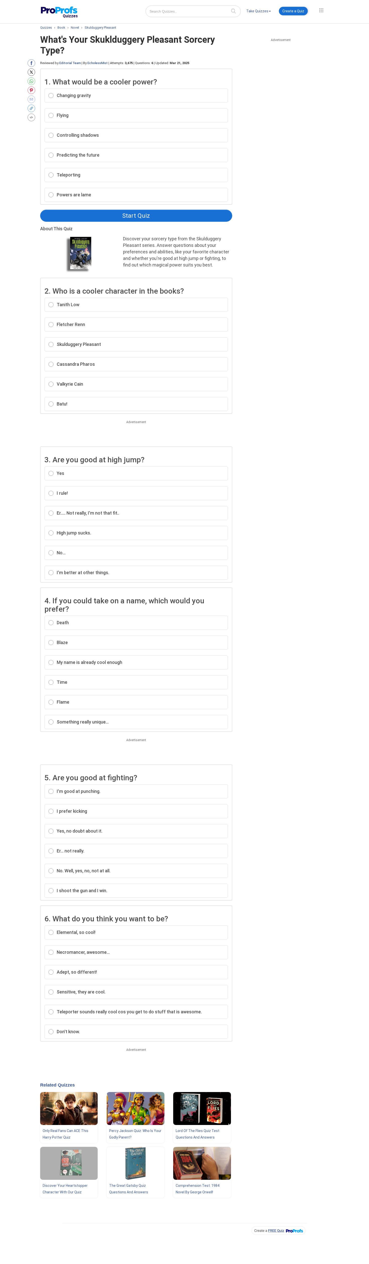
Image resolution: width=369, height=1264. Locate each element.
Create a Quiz (293, 11)
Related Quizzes (57, 1085)
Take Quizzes (257, 11)
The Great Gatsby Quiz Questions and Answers (128, 1189)
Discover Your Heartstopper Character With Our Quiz (65, 1189)
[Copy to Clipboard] (32, 108)
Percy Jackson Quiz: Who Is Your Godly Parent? (135, 1134)
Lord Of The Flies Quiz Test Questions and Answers (197, 1134)
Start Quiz (136, 215)
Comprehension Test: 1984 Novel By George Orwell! (197, 1189)
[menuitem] (258, 12)
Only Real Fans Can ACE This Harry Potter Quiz (65, 1134)
